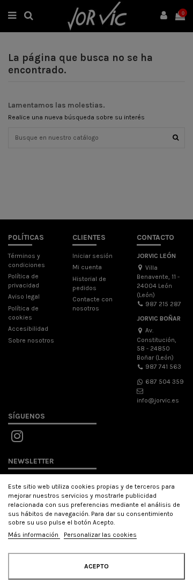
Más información (34, 534)
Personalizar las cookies (100, 534)
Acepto (96, 566)
